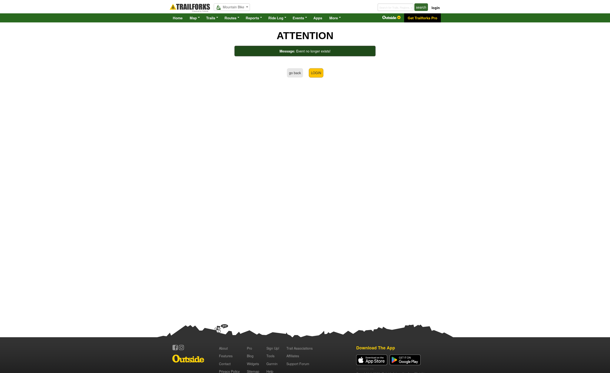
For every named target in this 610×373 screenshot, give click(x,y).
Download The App (375, 348)
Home (178, 18)
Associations (299, 348)
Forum (297, 363)
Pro (249, 348)
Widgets (253, 363)
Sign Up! (272, 348)
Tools (270, 355)
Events (298, 18)
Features (226, 355)
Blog (250, 355)
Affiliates (292, 355)
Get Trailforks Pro (422, 18)
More (333, 18)
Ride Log (275, 18)
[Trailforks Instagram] (181, 347)
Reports (252, 18)
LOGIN (316, 72)
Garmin (272, 363)
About (223, 348)
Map (193, 18)
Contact (225, 363)
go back (295, 72)
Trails (210, 18)
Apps (317, 18)
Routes (230, 18)
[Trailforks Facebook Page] (175, 347)
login (436, 7)
